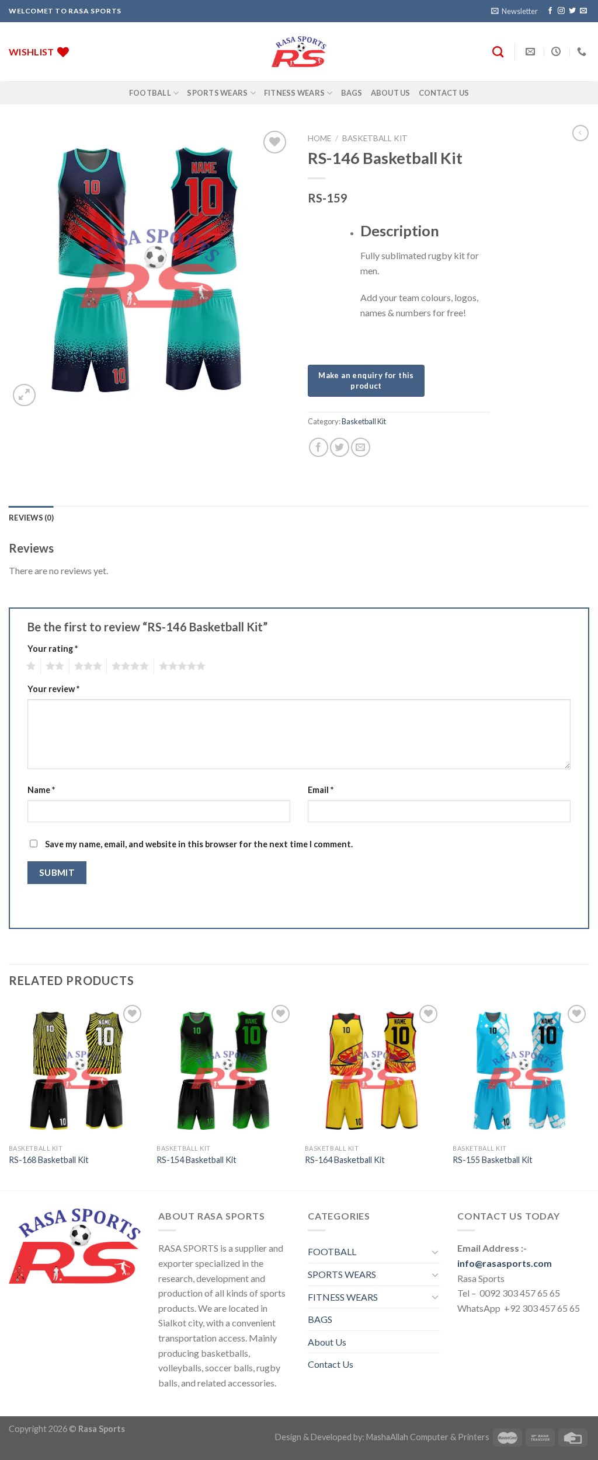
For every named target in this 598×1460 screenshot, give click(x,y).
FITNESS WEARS (294, 92)
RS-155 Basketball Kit (493, 1160)
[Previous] (9, 1095)
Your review (53, 689)
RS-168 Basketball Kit (49, 1160)
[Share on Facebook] (318, 447)
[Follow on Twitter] (572, 11)
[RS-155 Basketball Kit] (521, 1070)
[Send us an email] (583, 11)
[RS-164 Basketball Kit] (373, 1070)
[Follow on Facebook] (550, 11)
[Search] (497, 51)
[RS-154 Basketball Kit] (225, 1070)
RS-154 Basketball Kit (197, 1160)
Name (41, 790)
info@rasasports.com (504, 1263)
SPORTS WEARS (217, 92)
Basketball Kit (375, 138)
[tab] (31, 517)
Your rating (52, 649)
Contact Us (444, 92)
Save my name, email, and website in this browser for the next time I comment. (199, 844)
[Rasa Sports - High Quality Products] (299, 51)
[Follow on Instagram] (561, 11)
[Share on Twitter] (339, 447)
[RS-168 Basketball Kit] (77, 1070)
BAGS (352, 92)
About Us (391, 92)
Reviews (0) (31, 517)
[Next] (588, 1095)
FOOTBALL (150, 92)
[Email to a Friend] (360, 447)
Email (320, 790)
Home (319, 138)
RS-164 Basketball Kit (345, 1160)
